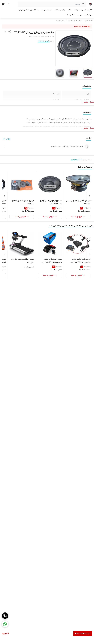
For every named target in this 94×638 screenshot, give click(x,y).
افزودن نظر (7, 139)
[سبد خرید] (3, 4)
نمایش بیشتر (89, 102)
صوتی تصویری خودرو (74, 20)
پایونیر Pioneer (44, 41)
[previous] (89, 195)
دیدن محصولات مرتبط (82, 633)
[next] (4, 195)
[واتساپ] (5, 624)
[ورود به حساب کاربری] (9, 4)
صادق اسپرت (88, 20)
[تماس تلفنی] (5, 615)
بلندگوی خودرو (60, 20)
